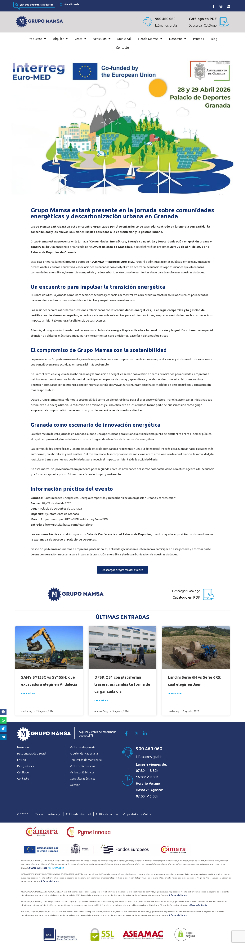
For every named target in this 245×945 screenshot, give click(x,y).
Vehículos (100, 39)
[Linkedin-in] (145, 733)
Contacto (122, 47)
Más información (55, 868)
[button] (3, 712)
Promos (198, 39)
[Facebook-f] (213, 6)
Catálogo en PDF (186, 597)
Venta (78, 39)
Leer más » (28, 693)
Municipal (124, 39)
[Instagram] (221, 6)
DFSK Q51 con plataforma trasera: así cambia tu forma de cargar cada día (122, 684)
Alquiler (58, 39)
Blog (214, 39)
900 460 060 (165, 19)
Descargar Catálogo (203, 25)
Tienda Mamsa (148, 39)
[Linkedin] (228, 6)
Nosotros (175, 39)
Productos (35, 39)
